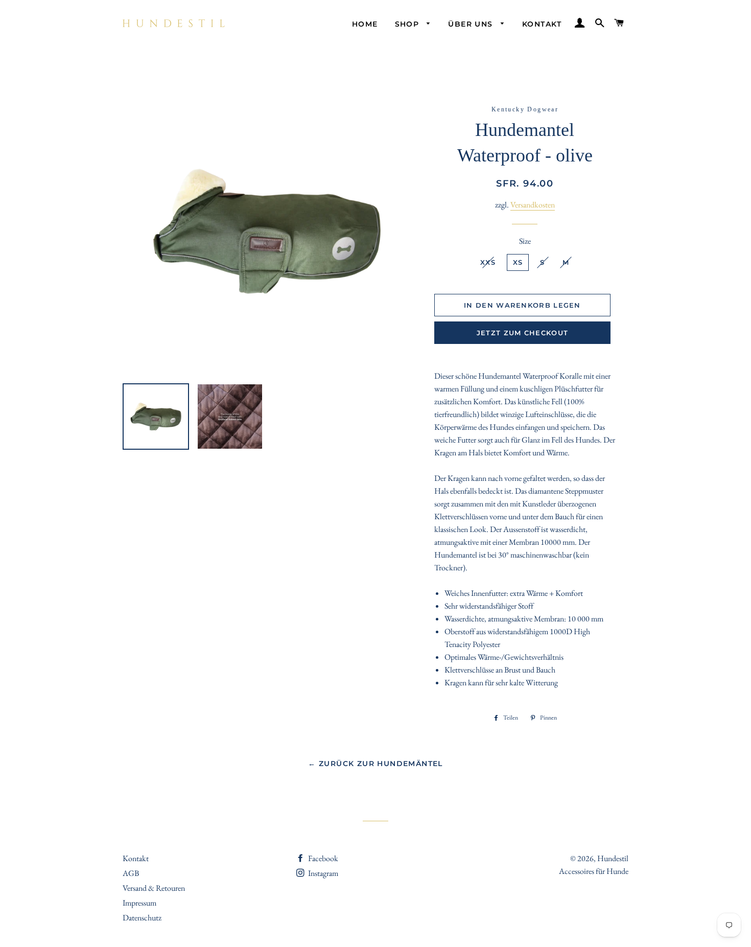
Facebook (322, 858)
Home (365, 24)
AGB (131, 873)
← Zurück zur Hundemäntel (375, 763)
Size (525, 241)
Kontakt (542, 24)
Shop (408, 24)
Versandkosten (532, 204)
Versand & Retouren (154, 888)
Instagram (322, 873)
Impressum (139, 902)
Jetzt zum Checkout (522, 333)
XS (518, 262)
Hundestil (612, 858)
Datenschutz (142, 917)
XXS (488, 262)
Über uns (472, 24)
